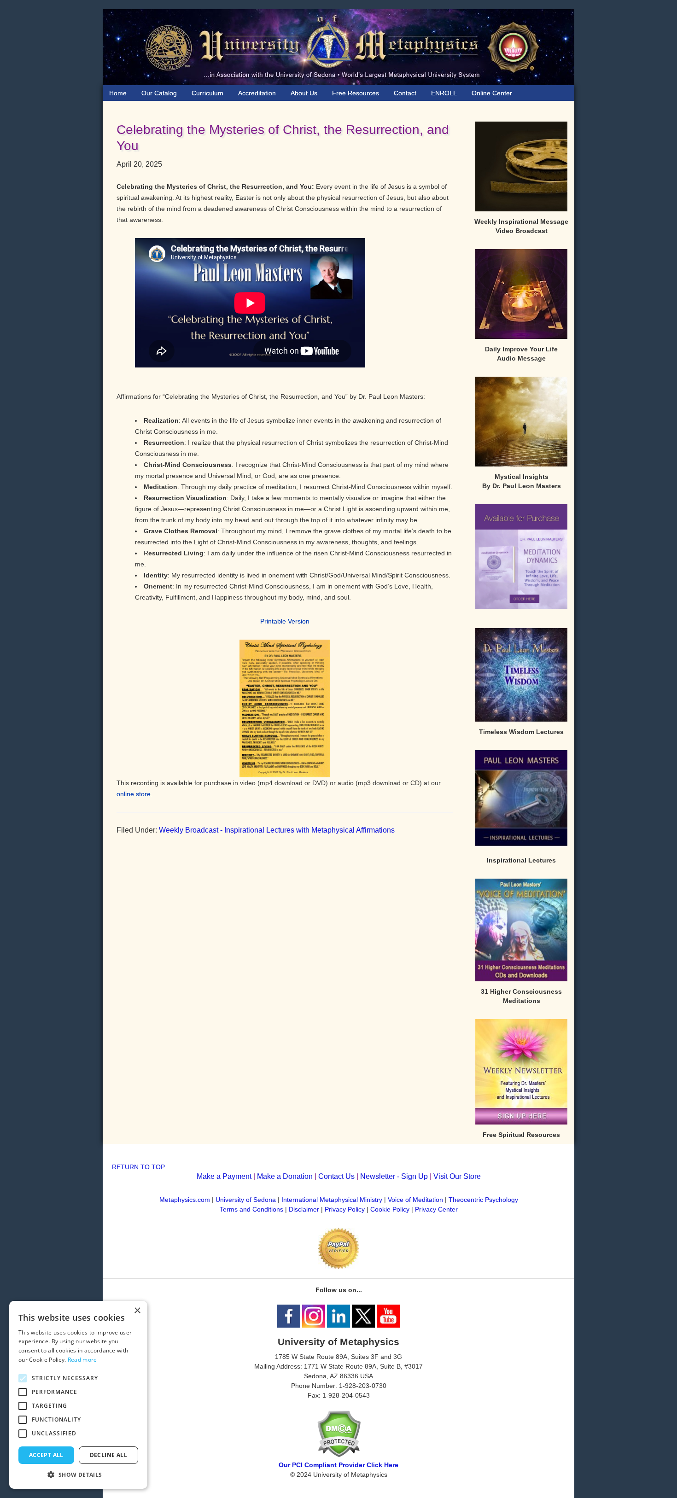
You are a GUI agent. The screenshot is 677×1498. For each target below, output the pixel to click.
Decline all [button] (108, 1455)
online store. (134, 794)
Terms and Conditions (251, 1209)
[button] (78, 1475)
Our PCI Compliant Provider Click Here (338, 1465)
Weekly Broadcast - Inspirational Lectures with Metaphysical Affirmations (277, 830)
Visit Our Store (457, 1176)
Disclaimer (304, 1209)
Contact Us (336, 1176)
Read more (82, 1360)
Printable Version (284, 621)
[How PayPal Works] (338, 1267)
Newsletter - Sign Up (394, 1176)
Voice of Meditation (415, 1199)
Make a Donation (285, 1176)
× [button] (137, 1310)
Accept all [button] (46, 1455)
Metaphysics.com (185, 1199)
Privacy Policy (345, 1209)
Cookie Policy (389, 1209)
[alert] (78, 1395)
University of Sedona (246, 1199)
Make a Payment (224, 1176)
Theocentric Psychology (483, 1199)
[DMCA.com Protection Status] (338, 1455)
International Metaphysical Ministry (331, 1199)
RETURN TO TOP (138, 1167)
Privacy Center (436, 1209)
